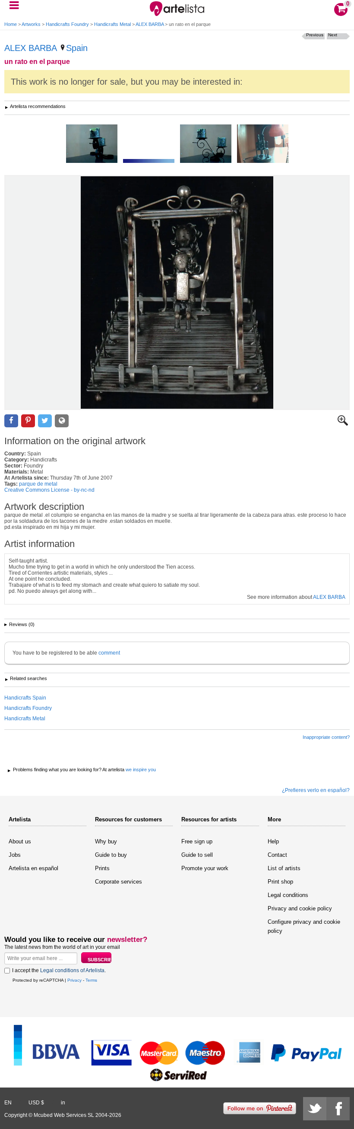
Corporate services (118, 881)
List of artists (284, 868)
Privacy (74, 980)
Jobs (15, 855)
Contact (277, 855)
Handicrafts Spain (25, 698)
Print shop (280, 881)
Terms (91, 980)
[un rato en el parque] (177, 292)
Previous (314, 34)
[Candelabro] (92, 144)
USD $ (36, 1103)
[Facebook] (338, 1108)
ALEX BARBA (150, 24)
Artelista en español (33, 868)
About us (20, 841)
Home (10, 24)
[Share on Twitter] (45, 421)
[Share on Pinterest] (28, 421)
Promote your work (204, 868)
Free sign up (196, 841)
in (63, 1103)
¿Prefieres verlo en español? (316, 790)
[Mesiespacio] (149, 161)
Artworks (31, 24)
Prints (102, 868)
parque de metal (38, 484)
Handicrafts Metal (112, 24)
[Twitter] (314, 1108)
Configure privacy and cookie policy (304, 926)
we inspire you (141, 769)
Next (332, 34)
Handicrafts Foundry (67, 24)
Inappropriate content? (326, 737)
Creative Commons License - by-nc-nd (49, 490)
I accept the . (59, 970)
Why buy (106, 841)
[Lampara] (263, 144)
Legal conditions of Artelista (72, 970)
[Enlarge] (343, 424)
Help (273, 841)
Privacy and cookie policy (300, 908)
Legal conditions (288, 895)
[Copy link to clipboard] (62, 421)
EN (8, 1103)
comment (109, 653)
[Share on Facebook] (11, 421)
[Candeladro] (206, 144)
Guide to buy (111, 855)
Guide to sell (197, 855)
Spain (77, 48)
